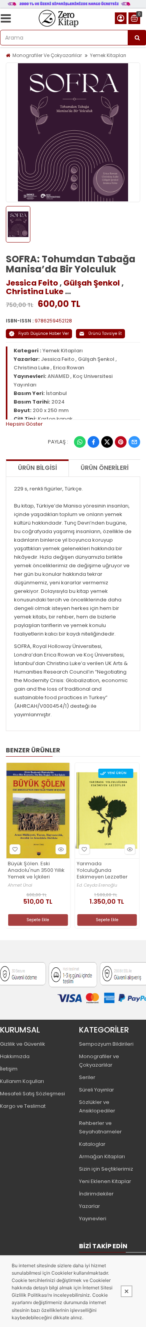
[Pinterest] (121, 442)
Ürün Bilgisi (37, 467)
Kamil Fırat (95, 883)
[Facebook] (93, 442)
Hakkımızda (15, 1056)
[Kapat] (126, 1291)
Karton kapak (55, 419)
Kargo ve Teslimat (23, 1106)
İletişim (9, 1068)
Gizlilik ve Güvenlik (22, 1044)
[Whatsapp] (80, 442)
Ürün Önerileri (104, 467)
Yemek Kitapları (108, 55)
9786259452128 (53, 320)
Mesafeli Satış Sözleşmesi (32, 1093)
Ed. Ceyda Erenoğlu (35, 885)
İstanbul (56, 393)
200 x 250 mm (51, 410)
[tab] (73, 424)
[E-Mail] (134, 442)
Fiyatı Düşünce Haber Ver (43, 333)
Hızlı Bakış (68, 849)
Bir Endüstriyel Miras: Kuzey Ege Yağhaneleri (113, 869)
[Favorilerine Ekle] (22, 849)
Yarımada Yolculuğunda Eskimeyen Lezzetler (40, 870)
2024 (58, 401)
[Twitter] (107, 442)
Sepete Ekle (45, 920)
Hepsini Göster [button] (24, 424)
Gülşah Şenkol (91, 282)
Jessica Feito (32, 282)
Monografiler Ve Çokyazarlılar (47, 55)
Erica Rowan (68, 367)
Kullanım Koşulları (22, 1081)
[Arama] (137, 37)
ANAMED (58, 376)
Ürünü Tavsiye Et (105, 333)
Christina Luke (34, 291)
